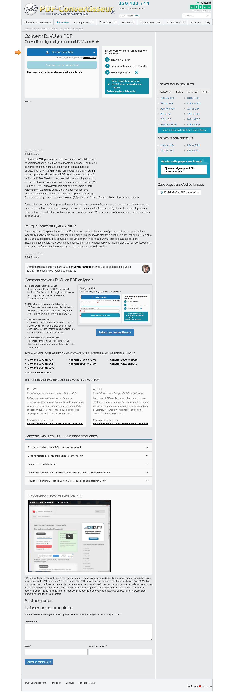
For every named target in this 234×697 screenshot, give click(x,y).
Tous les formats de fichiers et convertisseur (184, 130)
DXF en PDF (193, 119)
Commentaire (32, 621)
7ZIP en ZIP (193, 113)
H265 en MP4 (167, 145)
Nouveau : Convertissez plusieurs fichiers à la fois (54, 71)
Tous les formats (87, 682)
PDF (52, 170)
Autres (179, 92)
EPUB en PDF (167, 98)
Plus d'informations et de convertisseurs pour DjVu (55, 423)
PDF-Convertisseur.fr (35, 682)
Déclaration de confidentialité (121, 91)
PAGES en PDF (177, 22)
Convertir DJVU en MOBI (41, 363)
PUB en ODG (194, 103)
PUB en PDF (193, 124)
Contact (197, 22)
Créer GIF (130, 22)
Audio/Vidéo (166, 92)
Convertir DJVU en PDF (40, 359)
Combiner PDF (109, 22)
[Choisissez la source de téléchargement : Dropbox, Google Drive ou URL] (94, 52)
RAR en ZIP (193, 98)
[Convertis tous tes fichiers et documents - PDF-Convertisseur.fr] (69, 9)
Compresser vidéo (152, 22)
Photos (205, 92)
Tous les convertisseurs (38, 372)
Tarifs (136, 15)
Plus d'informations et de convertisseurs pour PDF (120, 423)
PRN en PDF (166, 103)
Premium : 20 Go (89, 57)
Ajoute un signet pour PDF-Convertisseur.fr (179, 170)
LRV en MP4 (193, 145)
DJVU (39, 159)
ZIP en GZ (165, 119)
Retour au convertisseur (114, 332)
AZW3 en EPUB (168, 124)
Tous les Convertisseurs (39, 22)
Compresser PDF (85, 22)
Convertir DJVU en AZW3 (82, 359)
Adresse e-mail (98, 646)
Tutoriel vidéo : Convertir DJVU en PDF (49, 502)
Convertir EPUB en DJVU (82, 363)
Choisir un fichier (61, 52)
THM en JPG (167, 150)
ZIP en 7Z (165, 113)
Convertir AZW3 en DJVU (123, 363)
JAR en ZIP (193, 108)
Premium (64, 22)
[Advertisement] (223, 48)
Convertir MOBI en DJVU (41, 367)
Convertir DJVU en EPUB (123, 359)
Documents (192, 92)
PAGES (91, 170)
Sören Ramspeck (83, 267)
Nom (28, 646)
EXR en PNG (193, 150)
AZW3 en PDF (167, 108)
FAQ (208, 22)
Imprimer (56, 682)
